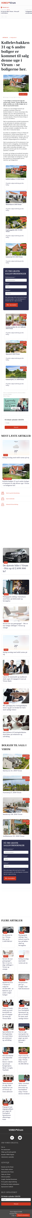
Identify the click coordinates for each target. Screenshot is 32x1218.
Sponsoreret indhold (7, 1187)
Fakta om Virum (5, 1174)
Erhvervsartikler (5, 1177)
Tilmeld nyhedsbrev (23, 1215)
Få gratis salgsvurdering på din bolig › (15, 184)
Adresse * (8, 290)
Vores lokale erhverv (7, 1169)
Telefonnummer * (10, 277)
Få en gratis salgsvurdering (9, 1182)
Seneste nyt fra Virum (7, 1167)
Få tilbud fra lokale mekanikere (10, 1184)
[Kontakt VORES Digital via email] (20, 1138)
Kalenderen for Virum (7, 1172)
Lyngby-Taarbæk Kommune (9, 1179)
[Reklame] (16, 404)
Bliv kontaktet (11, 305)
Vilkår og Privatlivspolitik (8, 1152)
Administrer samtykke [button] (7, 1157)
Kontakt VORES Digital (7, 1154)
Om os (3, 1147)
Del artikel (22, 94)
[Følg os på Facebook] (12, 1138)
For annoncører (5, 1149)
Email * (7, 284)
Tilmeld (16, 427)
